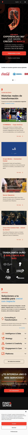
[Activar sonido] (24, 119)
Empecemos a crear (14, 53)
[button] (26, 411)
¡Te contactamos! (14, 390)
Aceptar (14, 423)
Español (17, 2)
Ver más (19, 136)
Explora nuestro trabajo (14, 58)
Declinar (14, 427)
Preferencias (14, 431)
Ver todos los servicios (14, 361)
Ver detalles (22, 328)
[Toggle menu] (25, 2)
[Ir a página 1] (12, 80)
